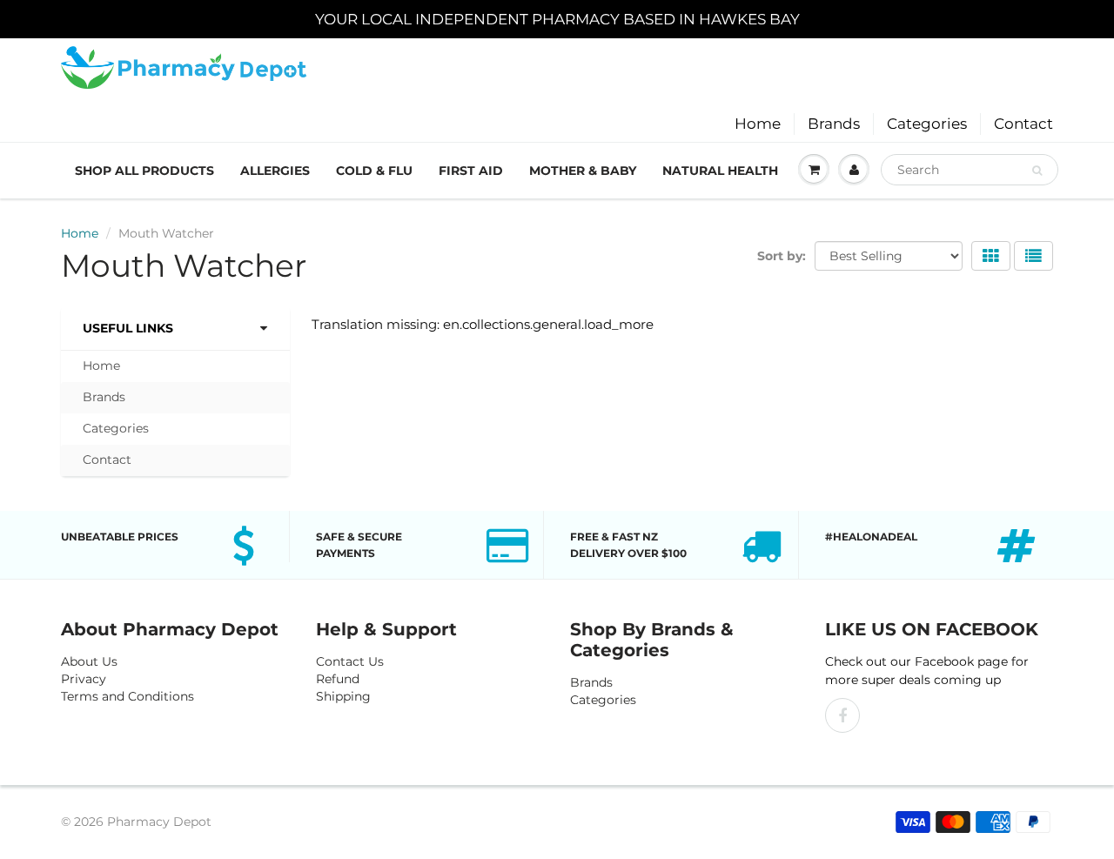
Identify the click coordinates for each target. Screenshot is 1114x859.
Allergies (275, 170)
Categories (927, 123)
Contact (1023, 123)
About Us (89, 661)
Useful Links (128, 328)
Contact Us (350, 661)
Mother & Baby (582, 170)
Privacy (83, 679)
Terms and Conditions (127, 696)
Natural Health (720, 170)
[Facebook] (842, 715)
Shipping (343, 696)
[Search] (1037, 171)
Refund (337, 679)
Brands (834, 123)
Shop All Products (144, 170)
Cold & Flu (374, 170)
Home (758, 123)
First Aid (471, 170)
